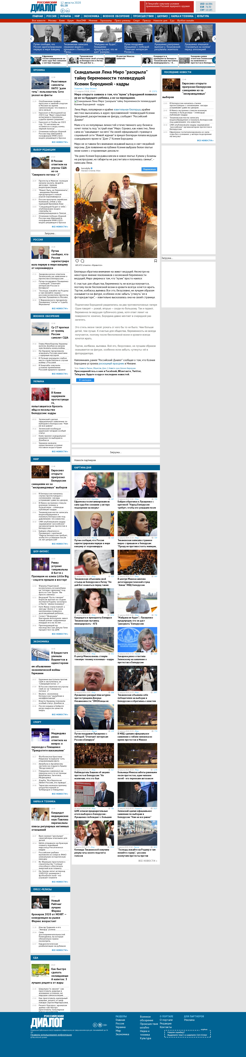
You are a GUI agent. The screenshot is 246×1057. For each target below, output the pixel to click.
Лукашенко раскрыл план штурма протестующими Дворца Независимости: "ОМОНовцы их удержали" (92, 699)
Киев (62, 20)
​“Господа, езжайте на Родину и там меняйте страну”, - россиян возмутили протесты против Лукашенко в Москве (53, 294)
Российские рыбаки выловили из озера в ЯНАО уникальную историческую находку (52, 855)
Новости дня (160, 20)
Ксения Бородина (128, 368)
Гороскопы (106, 20)
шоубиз (162, 16)
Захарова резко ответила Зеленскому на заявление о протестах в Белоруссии (53, 276)
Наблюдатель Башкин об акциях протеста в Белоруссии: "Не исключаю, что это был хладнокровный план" (92, 777)
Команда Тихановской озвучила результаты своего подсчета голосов (91, 852)
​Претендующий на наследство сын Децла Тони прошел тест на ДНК (53, 627)
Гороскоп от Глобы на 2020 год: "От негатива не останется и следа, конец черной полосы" (52, 125)
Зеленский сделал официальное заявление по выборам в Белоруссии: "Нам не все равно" (53, 422)
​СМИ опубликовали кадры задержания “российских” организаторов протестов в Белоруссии (53, 525)
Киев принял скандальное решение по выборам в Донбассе (52, 438)
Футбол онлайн (185, 20)
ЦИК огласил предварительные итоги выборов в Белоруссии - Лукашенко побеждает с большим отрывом (93, 815)
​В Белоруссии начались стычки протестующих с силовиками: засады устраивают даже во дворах (53, 497)
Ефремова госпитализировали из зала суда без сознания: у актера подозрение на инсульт (92, 504)
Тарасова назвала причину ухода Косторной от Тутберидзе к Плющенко (53, 787)
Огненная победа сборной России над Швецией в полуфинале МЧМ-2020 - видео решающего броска (52, 134)
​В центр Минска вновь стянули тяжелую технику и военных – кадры (94, 658)
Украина (65, 16)
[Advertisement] (116, 414)
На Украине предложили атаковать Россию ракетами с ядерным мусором (53, 353)
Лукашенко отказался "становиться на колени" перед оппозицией (198, 47)
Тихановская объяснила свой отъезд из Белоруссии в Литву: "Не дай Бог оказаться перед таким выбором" (92, 583)
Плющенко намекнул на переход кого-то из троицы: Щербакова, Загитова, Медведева (53, 774)
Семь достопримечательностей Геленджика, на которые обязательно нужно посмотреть (52, 936)
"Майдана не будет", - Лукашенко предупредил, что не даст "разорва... (105, 48)
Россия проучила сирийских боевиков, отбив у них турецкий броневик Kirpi (53, 201)
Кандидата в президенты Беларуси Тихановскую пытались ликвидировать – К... (166, 59)
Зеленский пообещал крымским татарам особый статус (52, 431)
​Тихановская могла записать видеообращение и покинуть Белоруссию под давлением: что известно (53, 515)
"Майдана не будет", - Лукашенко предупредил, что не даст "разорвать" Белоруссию (135, 620)
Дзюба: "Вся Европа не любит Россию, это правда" (52, 781)
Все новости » (60, 142)
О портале (166, 1020)
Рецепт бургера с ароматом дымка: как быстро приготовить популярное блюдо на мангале (53, 1008)
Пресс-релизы (122, 20)
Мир (77, 16)
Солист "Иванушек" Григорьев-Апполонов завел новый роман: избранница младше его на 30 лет (53, 619)
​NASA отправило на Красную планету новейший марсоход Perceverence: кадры (53, 846)
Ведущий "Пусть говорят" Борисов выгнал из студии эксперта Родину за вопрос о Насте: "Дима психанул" (53, 600)
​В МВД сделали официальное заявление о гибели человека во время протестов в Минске (135, 736)
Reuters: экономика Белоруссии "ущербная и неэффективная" (51, 696)
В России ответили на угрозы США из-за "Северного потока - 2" (53, 689)
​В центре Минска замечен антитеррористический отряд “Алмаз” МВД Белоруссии (134, 582)
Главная (37, 16)
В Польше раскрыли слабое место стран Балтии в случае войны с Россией (53, 360)
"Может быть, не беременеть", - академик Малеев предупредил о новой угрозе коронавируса (53, 193)
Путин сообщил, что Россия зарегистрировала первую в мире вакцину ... (47, 48)
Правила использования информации (51, 1034)
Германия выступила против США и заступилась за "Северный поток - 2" (53, 681)
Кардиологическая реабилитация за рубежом (52, 945)
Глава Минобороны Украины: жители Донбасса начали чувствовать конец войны (53, 346)
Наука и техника (182, 16)
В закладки (85, 380)
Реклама (189, 1020)
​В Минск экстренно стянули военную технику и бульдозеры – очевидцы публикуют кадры (52, 506)
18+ (68, 11)
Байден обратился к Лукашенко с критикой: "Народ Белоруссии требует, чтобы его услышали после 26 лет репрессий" (53, 535)
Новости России (85, 368)
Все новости (38, 20)
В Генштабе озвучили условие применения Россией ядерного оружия (168, 5)
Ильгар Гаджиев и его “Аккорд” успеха (50, 928)
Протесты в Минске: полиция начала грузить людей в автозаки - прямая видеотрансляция (53, 184)
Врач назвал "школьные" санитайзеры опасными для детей (53, 838)
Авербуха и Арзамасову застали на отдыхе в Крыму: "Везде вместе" (53, 766)
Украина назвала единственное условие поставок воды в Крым (50, 445)
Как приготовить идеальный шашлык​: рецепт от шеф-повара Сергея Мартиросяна (53, 1000)
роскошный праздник (111, 363)
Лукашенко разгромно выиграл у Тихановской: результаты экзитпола (167, 47)
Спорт (136, 20)
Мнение (93, 20)
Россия (51, 16)
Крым (71, 20)
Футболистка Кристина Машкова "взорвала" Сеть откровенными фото (52, 759)
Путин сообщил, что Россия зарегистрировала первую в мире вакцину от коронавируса (92, 543)
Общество (97, 368)
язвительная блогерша (127, 109)
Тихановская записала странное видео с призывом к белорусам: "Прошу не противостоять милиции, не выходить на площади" (137, 545)
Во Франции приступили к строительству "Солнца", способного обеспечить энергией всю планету (52, 865)
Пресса (147, 20)
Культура (203, 16)
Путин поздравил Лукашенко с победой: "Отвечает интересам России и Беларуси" (53, 284)
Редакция (165, 1023)
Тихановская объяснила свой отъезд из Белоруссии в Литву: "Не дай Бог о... (91, 59)
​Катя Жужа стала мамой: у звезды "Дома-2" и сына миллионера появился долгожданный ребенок (52, 610)
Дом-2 (105, 368)
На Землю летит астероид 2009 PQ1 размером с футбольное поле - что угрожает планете (52, 874)
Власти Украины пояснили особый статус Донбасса (52, 702)
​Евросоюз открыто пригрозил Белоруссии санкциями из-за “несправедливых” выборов (186, 90)
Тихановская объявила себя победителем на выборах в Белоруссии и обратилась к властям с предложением (137, 699)
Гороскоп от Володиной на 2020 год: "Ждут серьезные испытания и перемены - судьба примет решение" (52, 116)
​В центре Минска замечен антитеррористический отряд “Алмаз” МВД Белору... (120, 60)
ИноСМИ (81, 20)
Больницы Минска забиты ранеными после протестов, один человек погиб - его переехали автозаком (137, 775)
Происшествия (143, 16)
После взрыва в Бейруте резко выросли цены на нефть (51, 708)
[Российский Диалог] (44, 11)
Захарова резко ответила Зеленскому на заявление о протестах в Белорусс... (203, 59)
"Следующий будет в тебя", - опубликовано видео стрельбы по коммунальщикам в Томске (53, 210)
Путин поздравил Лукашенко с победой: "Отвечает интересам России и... (136, 48)
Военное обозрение (116, 16)
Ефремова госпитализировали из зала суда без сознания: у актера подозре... (54, 59)
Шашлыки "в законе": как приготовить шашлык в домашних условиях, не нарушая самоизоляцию (51, 992)
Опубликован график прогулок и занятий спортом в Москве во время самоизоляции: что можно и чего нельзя (53, 105)
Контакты (166, 1027)
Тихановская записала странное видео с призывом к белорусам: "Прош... (77, 48)
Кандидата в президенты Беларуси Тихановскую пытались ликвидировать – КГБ (93, 620)
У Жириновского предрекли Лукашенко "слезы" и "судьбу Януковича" (53, 302)
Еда (172, 20)
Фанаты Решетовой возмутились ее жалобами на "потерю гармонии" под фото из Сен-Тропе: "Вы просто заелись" (52, 590)
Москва (52, 20)
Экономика (91, 16)
